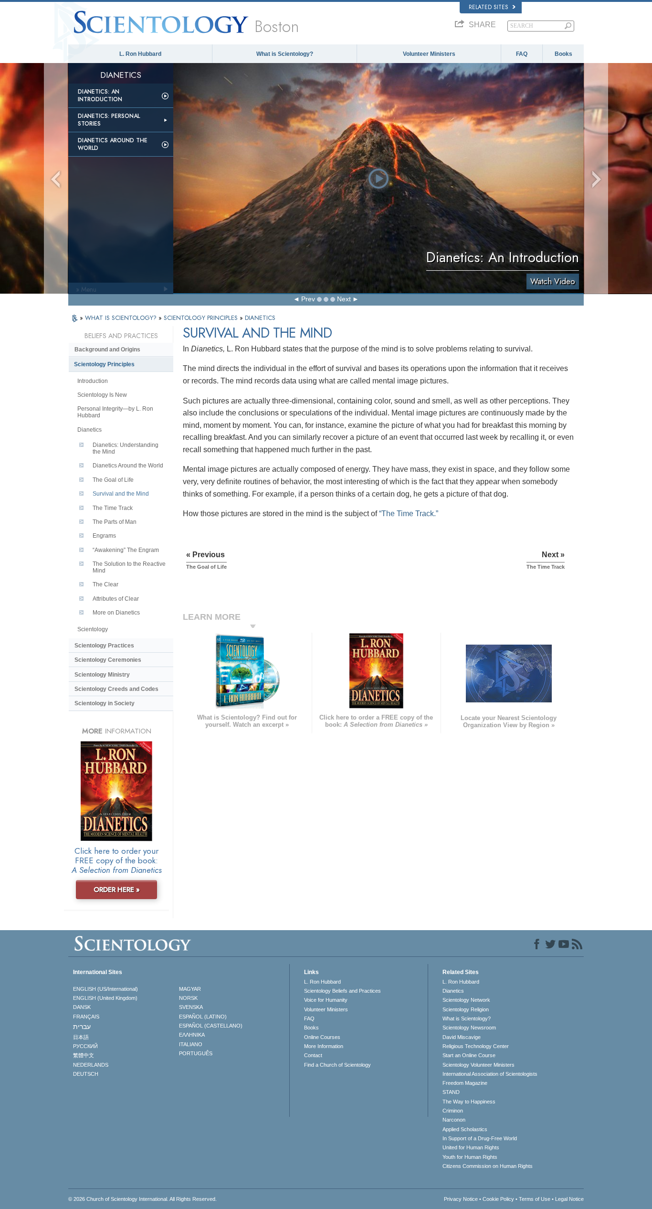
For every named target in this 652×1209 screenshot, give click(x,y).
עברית (82, 1026)
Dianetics (89, 429)
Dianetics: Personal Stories (109, 120)
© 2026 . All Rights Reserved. (142, 1199)
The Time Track (113, 508)
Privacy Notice (461, 1199)
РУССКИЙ (85, 1046)
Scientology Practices (104, 645)
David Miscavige (461, 1037)
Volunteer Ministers (429, 54)
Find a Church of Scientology (337, 1065)
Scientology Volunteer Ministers (478, 1065)
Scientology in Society (104, 703)
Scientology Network (466, 1000)
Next (344, 299)
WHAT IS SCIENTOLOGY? (121, 317)
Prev (308, 299)
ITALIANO (190, 1044)
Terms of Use (534, 1199)
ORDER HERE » (117, 889)
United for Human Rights (470, 1147)
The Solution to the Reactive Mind (129, 567)
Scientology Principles (104, 364)
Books (563, 54)
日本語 (81, 1037)
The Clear (105, 584)
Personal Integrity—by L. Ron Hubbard (115, 412)
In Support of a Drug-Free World (479, 1138)
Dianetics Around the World (112, 144)
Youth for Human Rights (469, 1157)
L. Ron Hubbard (140, 54)
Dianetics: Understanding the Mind (125, 448)
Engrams (104, 535)
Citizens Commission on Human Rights (487, 1166)
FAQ (521, 54)
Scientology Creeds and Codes (116, 689)
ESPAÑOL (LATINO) (203, 1016)
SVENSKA (191, 1007)
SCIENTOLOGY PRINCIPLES (202, 317)
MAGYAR (190, 989)
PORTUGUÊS (195, 1053)
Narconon (453, 1120)
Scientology (92, 629)
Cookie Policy (498, 1199)
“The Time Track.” (408, 513)
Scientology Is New (102, 395)
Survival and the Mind (121, 493)
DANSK (82, 1007)
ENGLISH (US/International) (105, 989)
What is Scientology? (284, 54)
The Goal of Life (113, 480)
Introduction (92, 381)
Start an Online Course (468, 1055)
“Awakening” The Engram (126, 550)
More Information (323, 1046)
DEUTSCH (85, 1074)
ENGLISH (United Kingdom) (105, 998)
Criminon (452, 1111)
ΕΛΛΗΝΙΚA (192, 1035)
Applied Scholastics (464, 1129)
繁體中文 (83, 1055)
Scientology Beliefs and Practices (342, 991)
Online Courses (322, 1037)
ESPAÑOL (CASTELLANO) (210, 1026)
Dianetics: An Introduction (100, 95)
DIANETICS (260, 317)
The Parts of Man (115, 522)
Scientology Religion (465, 1009)
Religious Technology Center (475, 1046)
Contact (313, 1055)
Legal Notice (569, 1199)
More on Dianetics (116, 612)
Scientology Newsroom (469, 1027)
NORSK (188, 998)
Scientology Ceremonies (107, 660)
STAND (451, 1092)
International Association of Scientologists (489, 1074)
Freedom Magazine (464, 1083)
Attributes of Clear (116, 598)
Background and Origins (107, 349)
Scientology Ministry (102, 674)
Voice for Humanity (325, 1000)
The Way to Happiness (468, 1101)
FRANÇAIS (86, 1016)
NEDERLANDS (90, 1065)
